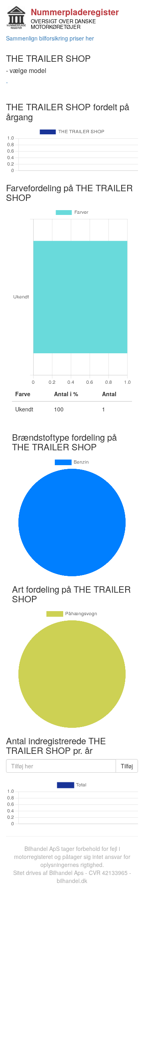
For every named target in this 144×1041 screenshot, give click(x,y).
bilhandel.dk (72, 881)
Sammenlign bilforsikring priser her (50, 38)
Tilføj (127, 766)
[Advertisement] (72, 961)
